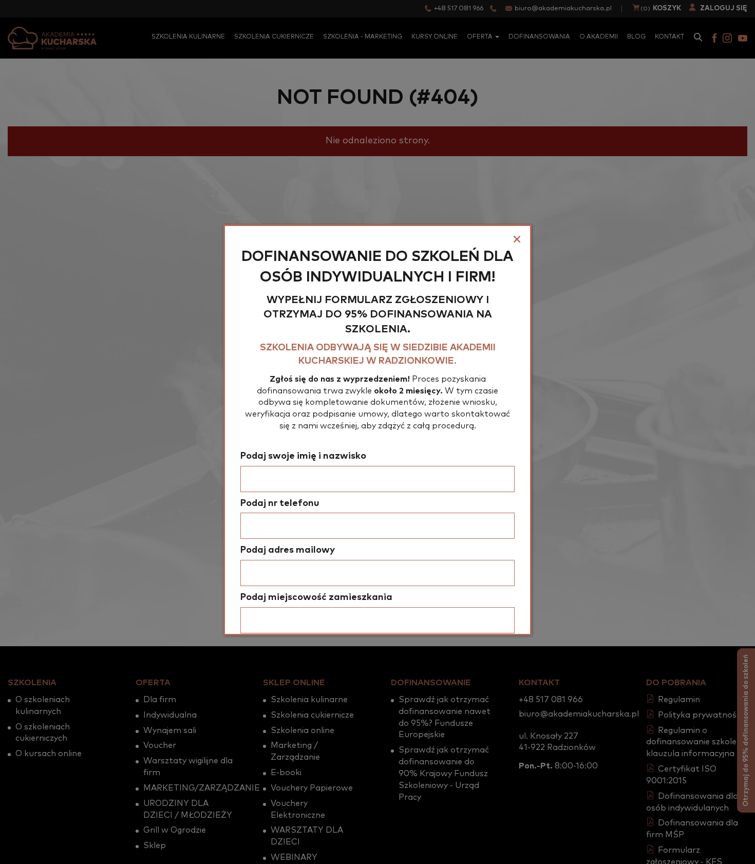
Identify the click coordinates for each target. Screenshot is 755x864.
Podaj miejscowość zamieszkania (316, 597)
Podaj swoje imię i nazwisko (303, 456)
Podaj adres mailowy (287, 550)
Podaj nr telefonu (279, 503)
